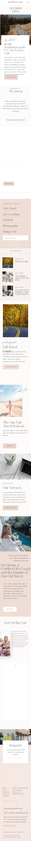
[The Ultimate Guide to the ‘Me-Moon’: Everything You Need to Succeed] (7, 277)
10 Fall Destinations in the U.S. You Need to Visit (15, 49)
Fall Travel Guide (22, 262)
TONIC (19, 837)
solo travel (19, 273)
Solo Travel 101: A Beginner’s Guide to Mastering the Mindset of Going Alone (22, 294)
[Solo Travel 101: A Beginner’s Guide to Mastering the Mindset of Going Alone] (7, 291)
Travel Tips (19, 259)
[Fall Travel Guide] (7, 262)
